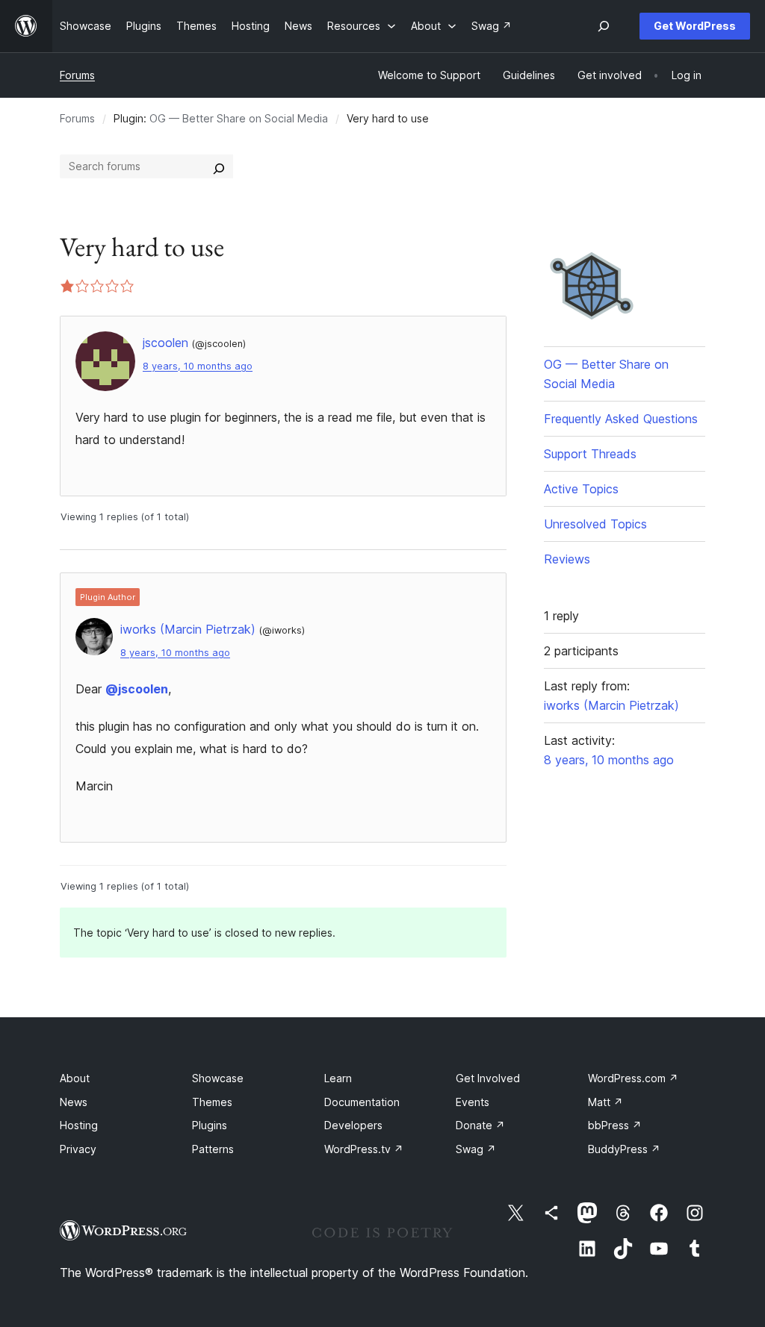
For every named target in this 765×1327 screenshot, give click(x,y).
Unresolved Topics (595, 523)
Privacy (78, 1149)
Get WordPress (695, 25)
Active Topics (581, 488)
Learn (338, 1078)
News (73, 1102)
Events (472, 1102)
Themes (212, 1102)
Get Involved (488, 1078)
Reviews (567, 559)
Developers (353, 1125)
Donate (480, 1125)
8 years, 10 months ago (198, 366)
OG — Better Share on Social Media (238, 118)
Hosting (79, 1125)
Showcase (218, 1078)
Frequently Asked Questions (621, 418)
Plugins (209, 1125)
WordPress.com (633, 1078)
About (75, 1078)
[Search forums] (219, 166)
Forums (77, 75)
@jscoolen (136, 688)
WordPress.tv (363, 1149)
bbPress (615, 1125)
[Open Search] (604, 26)
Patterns (213, 1149)
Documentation (362, 1102)
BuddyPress (624, 1149)
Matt (605, 1102)
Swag (476, 1149)
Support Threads (590, 453)
